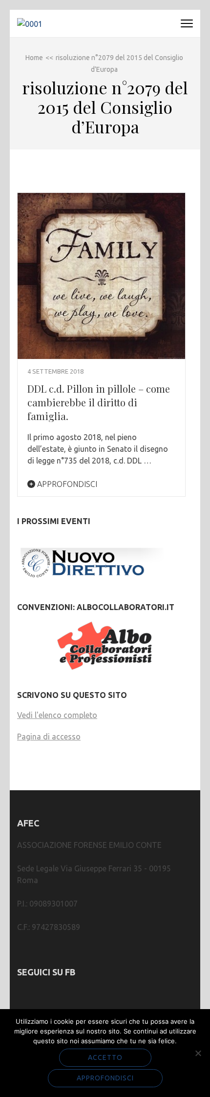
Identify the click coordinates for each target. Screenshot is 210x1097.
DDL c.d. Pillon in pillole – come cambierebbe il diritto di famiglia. (98, 402)
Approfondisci (66, 484)
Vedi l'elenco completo (57, 715)
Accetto (105, 1057)
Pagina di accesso (49, 736)
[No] (198, 1053)
